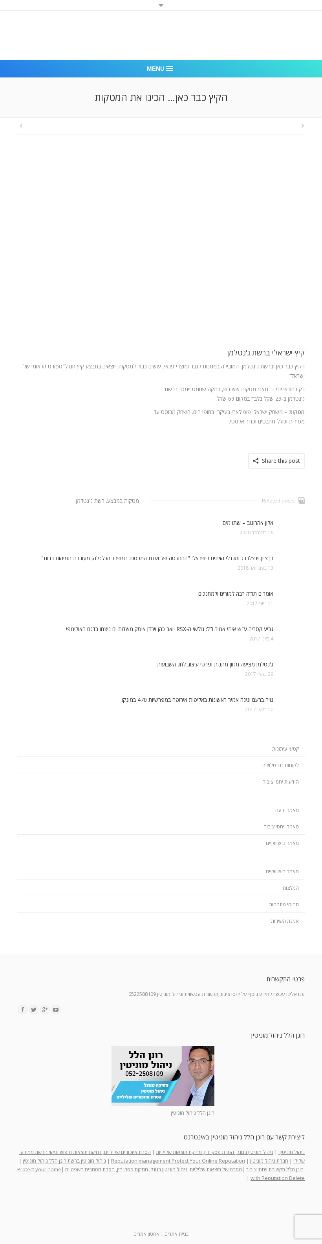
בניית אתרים (176, 1234)
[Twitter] (33, 1009)
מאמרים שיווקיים (282, 843)
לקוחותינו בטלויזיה (280, 765)
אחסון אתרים (146, 1234)
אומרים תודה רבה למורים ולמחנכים (235, 593)
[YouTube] (55, 1009)
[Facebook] (22, 1009)
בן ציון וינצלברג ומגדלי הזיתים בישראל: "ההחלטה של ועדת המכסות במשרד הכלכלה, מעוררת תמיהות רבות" (157, 558)
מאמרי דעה (287, 809)
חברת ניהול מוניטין (269, 1160)
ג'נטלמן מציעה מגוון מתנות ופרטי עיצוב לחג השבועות (215, 664)
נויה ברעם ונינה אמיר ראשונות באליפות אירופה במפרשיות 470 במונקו (197, 699)
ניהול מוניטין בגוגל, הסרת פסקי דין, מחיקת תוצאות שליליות (214, 1152)
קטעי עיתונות (285, 748)
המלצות (291, 887)
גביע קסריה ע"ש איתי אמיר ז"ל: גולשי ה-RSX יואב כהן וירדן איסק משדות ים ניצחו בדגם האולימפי (169, 629)
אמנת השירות (285, 920)
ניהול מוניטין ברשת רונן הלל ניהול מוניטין (64, 1160)
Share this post (281, 460)
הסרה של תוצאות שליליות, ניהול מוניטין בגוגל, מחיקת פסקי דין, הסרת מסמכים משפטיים (153, 1169)
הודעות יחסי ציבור (281, 781)
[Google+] (44, 1009)
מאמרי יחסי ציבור (281, 826)
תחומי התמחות (284, 904)
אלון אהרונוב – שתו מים (248, 522)
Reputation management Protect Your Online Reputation (178, 1160)
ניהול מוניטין (291, 1152)
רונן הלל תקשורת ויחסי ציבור (275, 1169)
